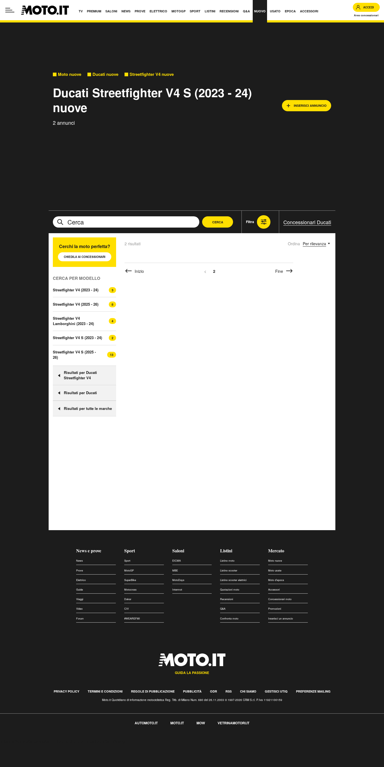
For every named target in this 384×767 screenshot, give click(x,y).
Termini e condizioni (105, 691)
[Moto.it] (45, 10)
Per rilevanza (314, 243)
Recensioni (226, 599)
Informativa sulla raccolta (24, 741)
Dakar (127, 599)
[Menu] (9, 10)
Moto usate (274, 570)
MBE (175, 570)
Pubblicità (192, 691)
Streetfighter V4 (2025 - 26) (75, 304)
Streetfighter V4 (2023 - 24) (75, 289)
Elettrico (81, 580)
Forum (80, 618)
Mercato (276, 550)
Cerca (217, 222)
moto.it (177, 722)
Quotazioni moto (229, 589)
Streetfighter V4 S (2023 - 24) (77, 337)
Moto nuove (69, 74)
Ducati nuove (105, 74)
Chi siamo (248, 691)
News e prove (88, 550)
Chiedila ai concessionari (84, 257)
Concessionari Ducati (307, 222)
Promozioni (274, 609)
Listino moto (227, 560)
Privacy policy (66, 691)
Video (79, 609)
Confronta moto (229, 618)
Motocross (130, 589)
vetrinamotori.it (233, 722)
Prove (79, 570)
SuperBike (130, 580)
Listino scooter (228, 570)
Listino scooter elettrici (233, 580)
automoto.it (146, 722)
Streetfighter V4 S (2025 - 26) (74, 354)
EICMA (176, 560)
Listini (226, 550)
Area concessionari (366, 15)
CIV (126, 609)
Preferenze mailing (313, 691)
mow (200, 722)
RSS (228, 691)
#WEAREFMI (132, 618)
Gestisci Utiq (276, 691)
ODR (213, 691)
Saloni (178, 550)
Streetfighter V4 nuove (152, 74)
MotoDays (178, 580)
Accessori (274, 589)
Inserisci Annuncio (310, 105)
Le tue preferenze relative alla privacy (88, 741)
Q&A (222, 609)
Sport (129, 550)
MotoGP (129, 570)
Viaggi (79, 599)
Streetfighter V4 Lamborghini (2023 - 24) (73, 321)
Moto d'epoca (276, 580)
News (79, 560)
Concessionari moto (280, 599)
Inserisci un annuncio (280, 618)
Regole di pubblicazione (153, 691)
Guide (79, 589)
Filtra (250, 221)
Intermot (177, 589)
